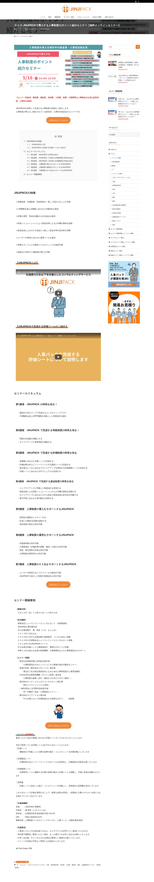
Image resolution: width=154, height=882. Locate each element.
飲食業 (17, 867)
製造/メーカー (116, 221)
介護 (47, 865)
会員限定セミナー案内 (118, 246)
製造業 (98, 865)
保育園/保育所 (55, 865)
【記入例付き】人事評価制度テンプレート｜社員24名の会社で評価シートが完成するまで (128, 77)
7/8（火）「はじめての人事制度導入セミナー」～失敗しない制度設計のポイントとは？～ (128, 114)
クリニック (23, 865)
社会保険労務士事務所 (119, 205)
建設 (113, 197)
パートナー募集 (116, 158)
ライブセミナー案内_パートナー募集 (123, 242)
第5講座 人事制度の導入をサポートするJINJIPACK (51, 164)
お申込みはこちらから (58, 120)
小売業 (68, 865)
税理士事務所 (116, 209)
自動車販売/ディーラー (88, 865)
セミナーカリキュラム (36, 151)
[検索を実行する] (138, 47)
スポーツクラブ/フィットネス (36, 865)
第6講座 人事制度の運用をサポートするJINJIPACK (51, 167)
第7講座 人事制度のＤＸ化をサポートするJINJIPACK (51, 170)
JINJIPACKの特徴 (34, 141)
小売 (113, 193)
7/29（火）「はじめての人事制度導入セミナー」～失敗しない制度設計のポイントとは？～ (128, 101)
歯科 (79, 865)
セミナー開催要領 (34, 174)
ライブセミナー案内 (22, 29)
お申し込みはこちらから (58, 725)
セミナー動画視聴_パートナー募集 (122, 233)
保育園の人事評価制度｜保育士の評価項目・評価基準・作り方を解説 (128, 64)
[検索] (138, 1)
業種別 (113, 166)
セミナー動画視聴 (116, 229)
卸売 (113, 189)
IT (17, 865)
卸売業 (62, 865)
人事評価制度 (115, 162)
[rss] (135, 1)
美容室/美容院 (116, 213)
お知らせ (113, 149)
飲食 (113, 225)
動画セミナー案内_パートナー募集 (122, 255)
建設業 (74, 865)
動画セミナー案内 (116, 251)
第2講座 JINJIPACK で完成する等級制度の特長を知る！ (52, 157)
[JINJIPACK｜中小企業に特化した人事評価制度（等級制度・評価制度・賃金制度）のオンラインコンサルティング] (77, 9)
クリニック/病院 (117, 174)
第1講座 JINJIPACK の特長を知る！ (45, 154)
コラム (113, 154)
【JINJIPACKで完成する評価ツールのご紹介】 (48, 147)
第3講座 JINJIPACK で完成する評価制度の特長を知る (52, 161)
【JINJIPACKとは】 (38, 144)
